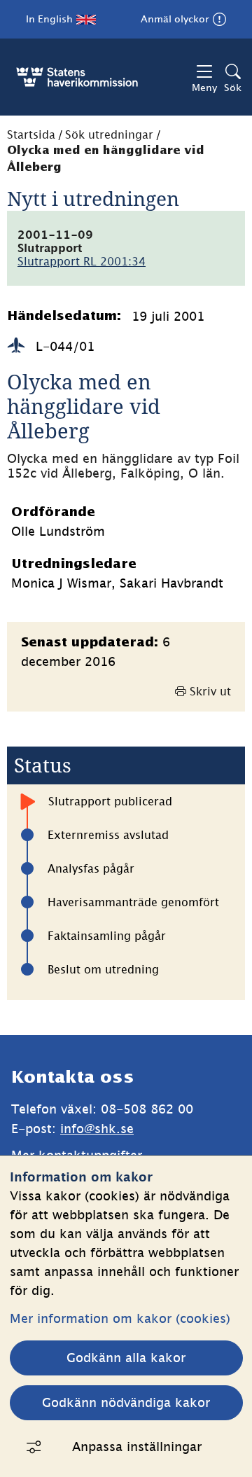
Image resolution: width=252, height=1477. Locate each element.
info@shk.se (97, 1128)
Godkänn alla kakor (126, 1357)
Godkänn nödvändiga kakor (126, 1402)
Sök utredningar (109, 134)
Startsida (31, 134)
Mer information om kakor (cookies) (120, 1318)
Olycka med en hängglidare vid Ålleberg (105, 159)
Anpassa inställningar (137, 1446)
